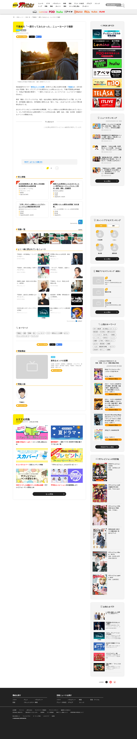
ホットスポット (97, 337)
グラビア (89, 3)
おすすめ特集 (23, 419)
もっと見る (49, 494)
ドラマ (48, 3)
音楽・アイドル (94, 699)
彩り (34, 333)
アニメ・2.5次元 (79, 3)
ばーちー (66, 333)
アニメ (26, 699)
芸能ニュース (20, 17)
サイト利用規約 (50, 712)
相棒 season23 (111, 331)
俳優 (24, 333)
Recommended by (71, 321)
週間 (113, 226)
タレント (58, 6)
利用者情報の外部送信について (77, 712)
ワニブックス (34, 336)
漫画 (65, 6)
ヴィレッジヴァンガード (23, 336)
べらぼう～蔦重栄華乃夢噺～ (100, 346)
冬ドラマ (112, 346)
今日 (101, 226)
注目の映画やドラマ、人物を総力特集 (27, 422)
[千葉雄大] (22, 397)
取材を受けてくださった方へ (32, 712)
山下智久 (101, 340)
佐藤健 (108, 349)
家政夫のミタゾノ (109, 340)
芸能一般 (28, 17)
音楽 (70, 3)
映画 (64, 3)
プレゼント (85, 6)
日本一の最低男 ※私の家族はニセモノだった (104, 328)
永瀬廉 (95, 340)
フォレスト (113, 337)
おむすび (95, 343)
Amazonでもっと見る (107, 447)
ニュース (40, 3)
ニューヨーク (41, 333)
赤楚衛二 (113, 334)
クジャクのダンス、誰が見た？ (101, 334)
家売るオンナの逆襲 (37, 87)
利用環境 (42, 712)
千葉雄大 (71, 87)
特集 (46, 6)
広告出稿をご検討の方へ (18, 712)
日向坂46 (95, 349)
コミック (97, 3)
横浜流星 (95, 331)
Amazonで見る (113, 379)
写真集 (29, 333)
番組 (51, 6)
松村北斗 (105, 337)
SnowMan (102, 331)
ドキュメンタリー (29, 702)
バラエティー (57, 3)
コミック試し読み (74, 6)
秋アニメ (102, 349)
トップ (40, 6)
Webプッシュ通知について (62, 712)
